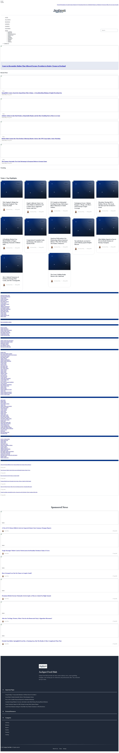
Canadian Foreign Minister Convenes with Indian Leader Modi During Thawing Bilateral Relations (26, 701)
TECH (9, 40)
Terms (60, 748)
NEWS (9, 36)
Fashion (7, 729)
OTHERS (10, 37)
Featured (7, 732)
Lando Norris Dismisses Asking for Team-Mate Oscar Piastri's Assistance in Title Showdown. (25, 706)
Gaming (7, 734)
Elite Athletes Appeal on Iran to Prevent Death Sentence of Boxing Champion (107, 240)
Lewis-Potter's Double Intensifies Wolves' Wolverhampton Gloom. (19, 697)
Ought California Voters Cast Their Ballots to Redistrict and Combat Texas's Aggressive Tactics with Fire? (35, 205)
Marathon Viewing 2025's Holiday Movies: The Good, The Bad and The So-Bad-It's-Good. (106, 205)
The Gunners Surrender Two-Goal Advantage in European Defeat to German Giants (24, 161)
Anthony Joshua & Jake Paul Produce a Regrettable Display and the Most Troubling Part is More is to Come (31, 115)
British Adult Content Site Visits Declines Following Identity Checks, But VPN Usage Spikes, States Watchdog (31, 138)
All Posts (7, 722)
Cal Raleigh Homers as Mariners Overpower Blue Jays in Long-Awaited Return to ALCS (93, 4)
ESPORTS (7, 24)
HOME (6, 17)
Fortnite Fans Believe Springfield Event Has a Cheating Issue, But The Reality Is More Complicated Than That (19, 492)
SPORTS (10, 39)
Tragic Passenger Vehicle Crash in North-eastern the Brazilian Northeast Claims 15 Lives (15, 470)
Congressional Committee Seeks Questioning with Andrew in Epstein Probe (35, 241)
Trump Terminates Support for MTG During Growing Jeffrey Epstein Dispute (21, 704)
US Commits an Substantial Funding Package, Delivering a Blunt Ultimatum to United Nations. (59, 205)
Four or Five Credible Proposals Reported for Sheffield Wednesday (19, 699)
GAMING (10, 31)
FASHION (7, 26)
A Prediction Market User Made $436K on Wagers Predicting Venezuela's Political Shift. (11, 241)
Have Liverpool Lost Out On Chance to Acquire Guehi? (10, 475)
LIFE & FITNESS (12, 34)
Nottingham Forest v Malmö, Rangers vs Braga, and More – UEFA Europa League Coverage (83, 205)
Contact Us (6, 43)
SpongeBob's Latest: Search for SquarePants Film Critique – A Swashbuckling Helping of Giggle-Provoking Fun (32, 93)
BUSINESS (7, 21)
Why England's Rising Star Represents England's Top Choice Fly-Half (10, 204)
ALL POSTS (8, 19)
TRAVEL (10, 41)
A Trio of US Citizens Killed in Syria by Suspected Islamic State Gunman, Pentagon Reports (16, 464)
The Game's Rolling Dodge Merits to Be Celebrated (58, 275)
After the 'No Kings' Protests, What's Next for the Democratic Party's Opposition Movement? (16, 486)
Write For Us (55, 748)
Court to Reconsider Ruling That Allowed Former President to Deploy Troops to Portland (34, 66)
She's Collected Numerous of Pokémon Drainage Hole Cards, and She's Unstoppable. (11, 278)
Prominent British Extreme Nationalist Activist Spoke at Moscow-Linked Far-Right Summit (16, 481)
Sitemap (64, 748)
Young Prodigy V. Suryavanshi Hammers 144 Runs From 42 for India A (20, 694)
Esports (7, 727)
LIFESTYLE (10, 35)
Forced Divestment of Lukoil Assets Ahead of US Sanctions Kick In (59, 4)
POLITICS (10, 38)
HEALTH (10, 32)
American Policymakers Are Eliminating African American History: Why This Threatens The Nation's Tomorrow (59, 241)
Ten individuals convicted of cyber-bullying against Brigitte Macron (83, 242)
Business (7, 725)
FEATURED (7, 28)
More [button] (6, 30)
